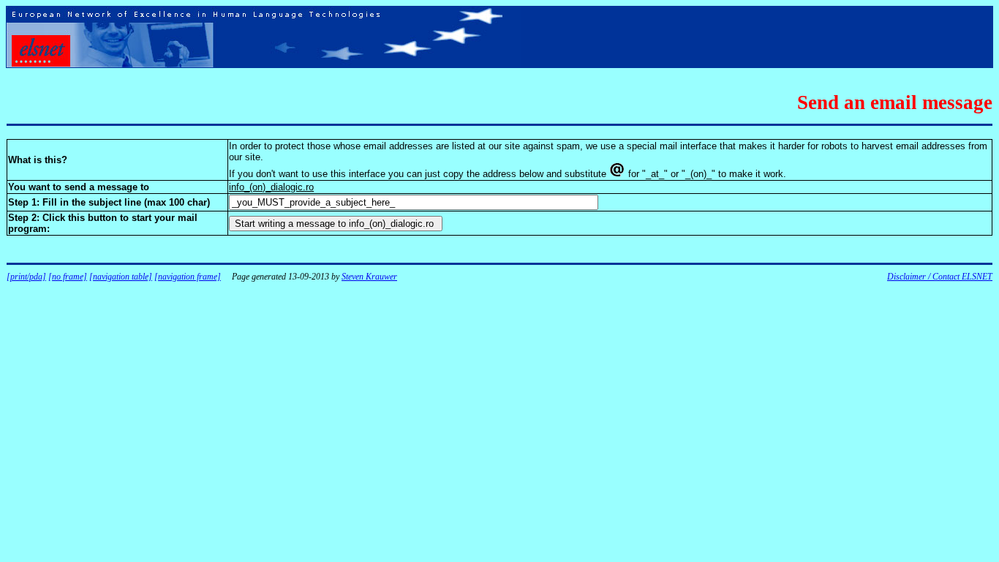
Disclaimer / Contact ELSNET (939, 276)
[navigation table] (120, 276)
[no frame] (67, 276)
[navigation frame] (187, 276)
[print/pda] (26, 276)
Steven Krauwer (369, 276)
